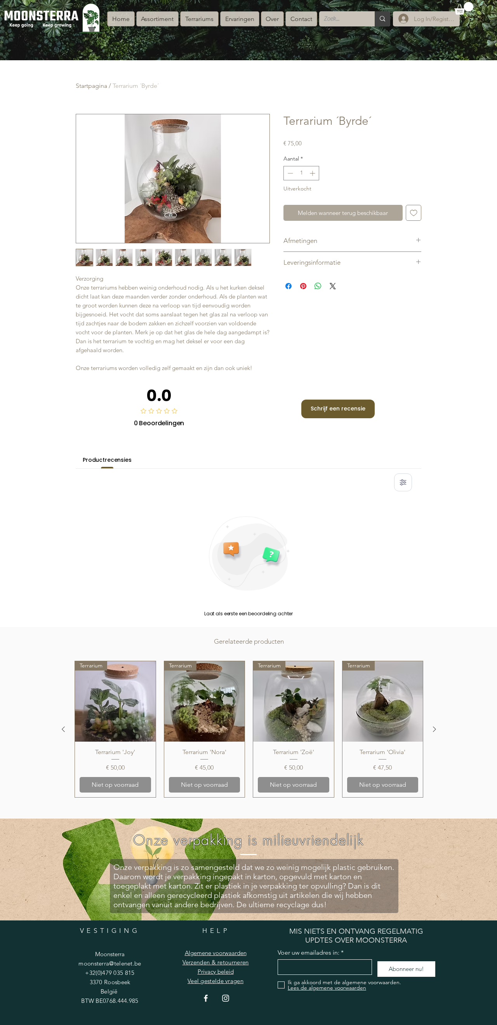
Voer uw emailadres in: (308, 953)
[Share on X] (332, 286)
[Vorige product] (63, 729)
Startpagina (91, 85)
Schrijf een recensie (338, 408)
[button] (463, 8)
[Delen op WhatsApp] (318, 286)
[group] (249, 729)
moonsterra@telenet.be (109, 963)
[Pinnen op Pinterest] (303, 286)
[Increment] (313, 173)
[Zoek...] (382, 18)
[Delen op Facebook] (288, 286)
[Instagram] (225, 998)
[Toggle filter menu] (403, 482)
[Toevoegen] (414, 213)
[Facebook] (205, 998)
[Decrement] (289, 173)
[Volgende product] (434, 729)
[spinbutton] (301, 173)
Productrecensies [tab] (107, 460)
